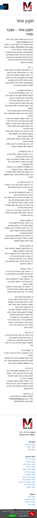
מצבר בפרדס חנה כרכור (26, 482)
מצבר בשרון (31, 487)
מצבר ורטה (31, 447)
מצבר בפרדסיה (29, 472)
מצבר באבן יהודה (29, 464)
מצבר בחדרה (30, 459)
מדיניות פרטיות (29, 499)
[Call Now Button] (32, 514)
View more (7, 513)
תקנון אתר (31, 497)
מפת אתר (31, 505)
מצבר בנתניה (30, 462)
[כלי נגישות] (2, 7)
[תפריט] (5, 7)
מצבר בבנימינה (29, 485)
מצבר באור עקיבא (28, 469)
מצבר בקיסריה (30, 474)
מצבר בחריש (30, 467)
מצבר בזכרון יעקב (29, 477)
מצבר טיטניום (30, 444)
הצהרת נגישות (30, 502)
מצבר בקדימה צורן (28, 480)
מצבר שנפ (31, 450)
